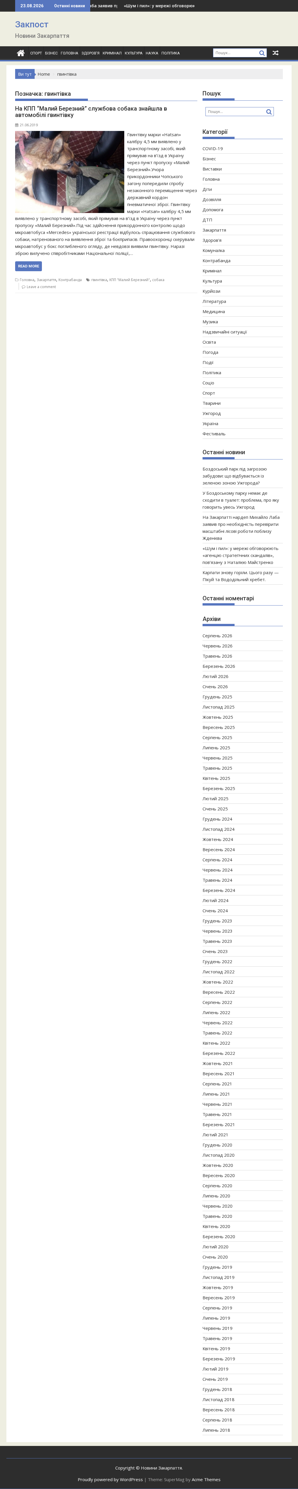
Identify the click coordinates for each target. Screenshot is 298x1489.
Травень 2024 (217, 880)
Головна (69, 53)
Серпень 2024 (217, 859)
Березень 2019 (219, 1359)
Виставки (212, 169)
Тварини (212, 403)
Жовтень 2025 (218, 717)
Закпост (32, 24)
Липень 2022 (216, 1012)
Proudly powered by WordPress (110, 1479)
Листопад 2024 (219, 829)
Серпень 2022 (217, 1002)
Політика (171, 53)
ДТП (207, 220)
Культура (134, 53)
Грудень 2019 (217, 1267)
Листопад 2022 (219, 972)
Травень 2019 (217, 1338)
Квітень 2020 (216, 1226)
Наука (152, 53)
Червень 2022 (218, 1022)
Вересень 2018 (219, 1409)
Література (214, 301)
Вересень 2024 (219, 849)
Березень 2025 (219, 788)
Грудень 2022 (217, 961)
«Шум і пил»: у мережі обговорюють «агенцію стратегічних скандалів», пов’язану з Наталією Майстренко (241, 555)
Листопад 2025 (219, 707)
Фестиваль (214, 433)
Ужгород (212, 413)
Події (208, 362)
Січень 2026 (215, 686)
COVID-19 (213, 148)
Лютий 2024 (215, 900)
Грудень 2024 (217, 819)
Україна (210, 423)
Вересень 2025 (219, 727)
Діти (207, 189)
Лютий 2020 (215, 1247)
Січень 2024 (215, 910)
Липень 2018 (216, 1430)
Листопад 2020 (219, 1155)
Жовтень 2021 (218, 1063)
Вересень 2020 (219, 1175)
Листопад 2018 (219, 1399)
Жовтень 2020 (218, 1165)
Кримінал (112, 53)
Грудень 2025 (217, 697)
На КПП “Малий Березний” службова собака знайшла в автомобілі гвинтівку (91, 111)
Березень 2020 (219, 1236)
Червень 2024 (218, 870)
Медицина (214, 311)
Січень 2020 (215, 1257)
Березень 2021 (219, 1124)
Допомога (213, 209)
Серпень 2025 (217, 737)
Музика (210, 321)
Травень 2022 (217, 1033)
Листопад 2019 (219, 1277)
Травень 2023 (217, 941)
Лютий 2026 (215, 676)
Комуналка (214, 250)
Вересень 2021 (219, 1073)
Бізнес (51, 53)
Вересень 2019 (219, 1297)
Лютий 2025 (215, 798)
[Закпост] (21, 52)
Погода (210, 352)
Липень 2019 (216, 1318)
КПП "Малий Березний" (129, 279)
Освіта (209, 342)
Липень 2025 (216, 747)
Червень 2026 (218, 646)
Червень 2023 (218, 931)
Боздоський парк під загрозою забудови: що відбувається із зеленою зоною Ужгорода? (235, 476)
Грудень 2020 (217, 1145)
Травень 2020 (217, 1216)
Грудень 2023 (217, 921)
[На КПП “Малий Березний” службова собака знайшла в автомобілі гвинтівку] (69, 134)
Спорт (36, 53)
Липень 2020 (216, 1196)
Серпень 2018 (217, 1420)
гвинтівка (99, 279)
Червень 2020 (218, 1206)
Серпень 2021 (217, 1084)
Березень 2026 (219, 666)
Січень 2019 (215, 1379)
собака (158, 279)
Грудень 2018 (217, 1389)
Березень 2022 (219, 1053)
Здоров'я (212, 240)
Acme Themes (206, 1479)
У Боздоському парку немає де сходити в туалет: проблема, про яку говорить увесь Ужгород (241, 500)
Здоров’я (90, 53)
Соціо (208, 383)
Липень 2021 (216, 1094)
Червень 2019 (218, 1328)
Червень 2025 (218, 758)
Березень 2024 (219, 890)
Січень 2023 (215, 951)
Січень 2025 (215, 809)
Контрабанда (70, 279)
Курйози (211, 291)
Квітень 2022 (216, 1043)
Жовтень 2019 (218, 1287)
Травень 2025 (217, 768)
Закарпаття (46, 279)
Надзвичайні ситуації (225, 332)
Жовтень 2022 (218, 982)
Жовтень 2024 (218, 839)
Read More (28, 266)
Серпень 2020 (217, 1185)
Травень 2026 (217, 656)
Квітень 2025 (216, 778)
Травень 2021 (217, 1114)
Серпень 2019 (217, 1308)
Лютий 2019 (215, 1369)
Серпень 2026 (217, 635)
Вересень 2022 (219, 992)
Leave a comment (41, 286)
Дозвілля (212, 199)
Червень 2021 (218, 1104)
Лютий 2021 (215, 1134)
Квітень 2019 (216, 1348)
